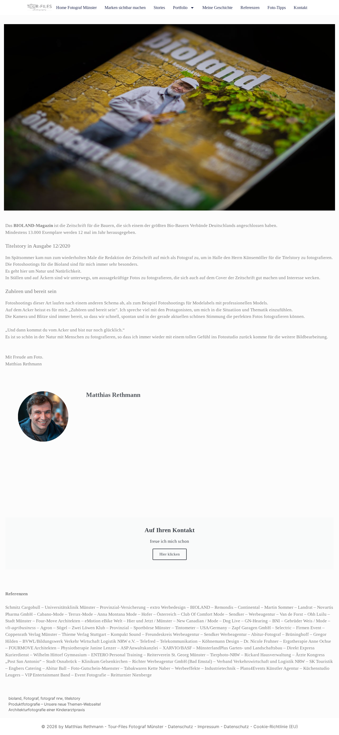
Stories (159, 7)
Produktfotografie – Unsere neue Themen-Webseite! (54, 704)
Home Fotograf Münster (76, 7)
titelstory (72, 698)
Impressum (208, 726)
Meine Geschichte (217, 7)
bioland (14, 698)
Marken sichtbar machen (125, 7)
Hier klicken (169, 554)
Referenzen (250, 7)
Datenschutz (180, 726)
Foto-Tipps (276, 7)
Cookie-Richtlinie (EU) (275, 726)
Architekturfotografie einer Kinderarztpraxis (46, 709)
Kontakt (300, 7)
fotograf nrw (52, 698)
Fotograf (31, 698)
